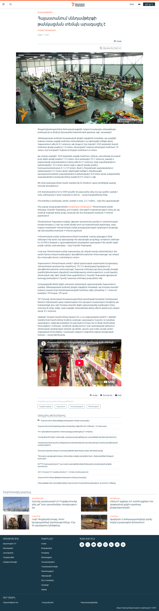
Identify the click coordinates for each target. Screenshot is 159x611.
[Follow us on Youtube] (93, 544)
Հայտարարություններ (89, 602)
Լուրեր (43, 543)
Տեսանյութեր (8, 548)
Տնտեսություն (45, 12)
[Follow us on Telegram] (99, 544)
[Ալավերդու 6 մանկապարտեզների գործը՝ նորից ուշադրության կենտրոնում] (94, 522)
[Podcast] (117, 544)
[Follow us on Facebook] (82, 544)
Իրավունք (36, 516)
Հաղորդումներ (8, 557)
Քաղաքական (115, 498)
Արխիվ (44, 589)
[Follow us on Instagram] (105, 544)
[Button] (117, 41)
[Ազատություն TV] (139, 4)
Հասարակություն (48, 562)
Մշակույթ (45, 585)
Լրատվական (8, 553)
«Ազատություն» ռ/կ (10, 602)
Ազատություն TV (9, 543)
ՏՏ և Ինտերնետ (47, 580)
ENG (132, 4)
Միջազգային (46, 576)
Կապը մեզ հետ (48, 602)
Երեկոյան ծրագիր (10, 562)
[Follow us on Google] (123, 544)
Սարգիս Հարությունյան (47, 30)
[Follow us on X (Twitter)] (87, 544)
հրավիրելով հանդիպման (79, 206)
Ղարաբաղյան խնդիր (49, 566)
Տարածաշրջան (38, 498)
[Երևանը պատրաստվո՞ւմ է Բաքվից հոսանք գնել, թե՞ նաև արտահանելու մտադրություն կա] (16, 504)
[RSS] (111, 544)
